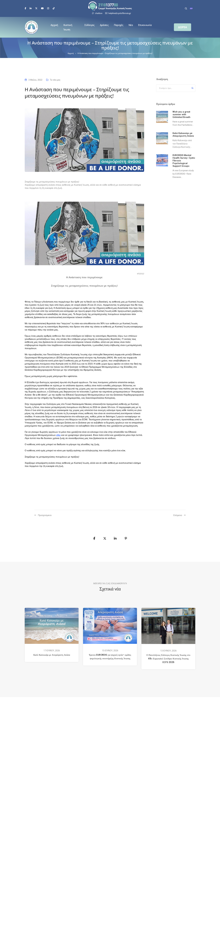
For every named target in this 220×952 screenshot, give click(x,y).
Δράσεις (104, 25)
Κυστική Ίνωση (67, 27)
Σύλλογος (89, 25)
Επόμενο (177, 515)
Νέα (131, 25)
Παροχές (118, 25)
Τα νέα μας (55, 80)
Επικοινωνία (145, 25)
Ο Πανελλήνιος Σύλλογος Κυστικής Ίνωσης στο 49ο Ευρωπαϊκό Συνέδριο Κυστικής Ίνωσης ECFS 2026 (168, 659)
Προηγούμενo (45, 515)
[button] (182, 27)
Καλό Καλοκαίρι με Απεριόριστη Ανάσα (51, 654)
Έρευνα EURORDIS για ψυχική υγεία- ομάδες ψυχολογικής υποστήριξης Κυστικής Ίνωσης (110, 656)
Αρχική (54, 25)
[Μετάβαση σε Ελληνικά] (191, 8)
